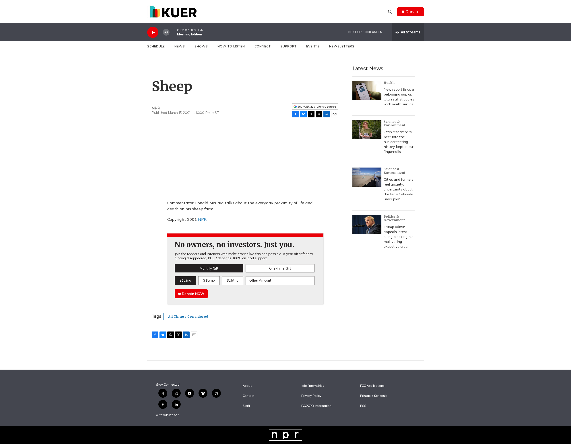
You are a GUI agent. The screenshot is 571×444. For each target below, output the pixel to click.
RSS (363, 406)
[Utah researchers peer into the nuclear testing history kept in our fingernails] (366, 129)
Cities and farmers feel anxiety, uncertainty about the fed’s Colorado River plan (399, 189)
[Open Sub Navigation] (168, 46)
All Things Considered (188, 317)
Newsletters (341, 46)
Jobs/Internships (312, 386)
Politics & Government (394, 218)
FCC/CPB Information (316, 406)
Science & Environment (394, 123)
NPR (202, 219)
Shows (201, 46)
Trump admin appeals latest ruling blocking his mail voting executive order (398, 237)
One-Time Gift (280, 268)
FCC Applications (372, 386)
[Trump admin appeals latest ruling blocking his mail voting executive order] (366, 224)
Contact (248, 396)
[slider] (173, 32)
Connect (262, 46)
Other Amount (260, 280)
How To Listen (231, 46)
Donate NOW (192, 293)
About (247, 386)
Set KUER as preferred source (316, 106)
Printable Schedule (373, 396)
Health (389, 83)
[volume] (166, 32)
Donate (412, 11)
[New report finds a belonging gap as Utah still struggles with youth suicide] (366, 90)
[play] (152, 32)
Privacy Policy (311, 396)
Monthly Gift (209, 268)
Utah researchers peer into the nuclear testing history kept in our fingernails (398, 142)
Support (288, 46)
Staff (246, 406)
